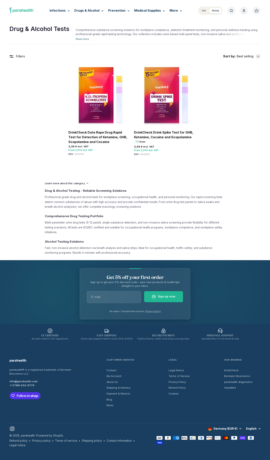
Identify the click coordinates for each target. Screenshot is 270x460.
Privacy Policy (177, 381)
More (174, 10)
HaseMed (230, 387)
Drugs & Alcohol (86, 10)
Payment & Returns (118, 393)
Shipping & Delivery (118, 387)
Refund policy (18, 440)
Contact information (119, 440)
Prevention (117, 10)
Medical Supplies (147, 10)
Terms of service (66, 440)
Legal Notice (176, 370)
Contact (111, 370)
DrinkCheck (231, 370)
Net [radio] (204, 10)
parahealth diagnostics (238, 381)
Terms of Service (179, 376)
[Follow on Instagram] (12, 428)
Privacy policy (153, 311)
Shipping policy (92, 440)
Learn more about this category (65, 183)
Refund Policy (177, 387)
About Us (112, 381)
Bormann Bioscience (237, 376)
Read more (82, 38)
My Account (114, 376)
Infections (58, 10)
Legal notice (17, 445)
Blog (109, 399)
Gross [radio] (215, 10)
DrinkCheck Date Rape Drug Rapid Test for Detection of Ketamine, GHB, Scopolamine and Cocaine (97, 137)
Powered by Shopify (49, 435)
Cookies (174, 393)
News (110, 405)
